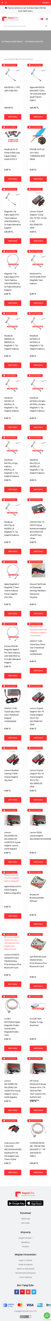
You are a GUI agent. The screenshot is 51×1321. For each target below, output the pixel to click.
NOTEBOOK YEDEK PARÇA (12, 41)
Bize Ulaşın (25, 1223)
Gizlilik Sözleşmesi (26, 1264)
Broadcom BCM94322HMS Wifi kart (37, 897)
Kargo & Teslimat (25, 1260)
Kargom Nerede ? (25, 1238)
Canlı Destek (46, 1319)
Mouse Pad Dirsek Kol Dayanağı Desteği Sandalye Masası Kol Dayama (38, 590)
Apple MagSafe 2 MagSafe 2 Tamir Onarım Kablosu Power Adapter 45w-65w (11, 590)
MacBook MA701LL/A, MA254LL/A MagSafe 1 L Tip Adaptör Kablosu (11, 404)
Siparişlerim (25, 1242)
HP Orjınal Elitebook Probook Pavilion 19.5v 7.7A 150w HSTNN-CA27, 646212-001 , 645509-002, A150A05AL (38, 1090)
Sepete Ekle (12, 117)
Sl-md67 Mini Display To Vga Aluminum (36, 1021)
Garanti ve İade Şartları (25, 1269)
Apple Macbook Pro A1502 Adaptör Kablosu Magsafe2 (12, 889)
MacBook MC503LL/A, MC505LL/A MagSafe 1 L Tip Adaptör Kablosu (37, 342)
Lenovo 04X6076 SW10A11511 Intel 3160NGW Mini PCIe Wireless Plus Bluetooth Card (12, 961)
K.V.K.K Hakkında (25, 1277)
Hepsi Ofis (33, 1311)
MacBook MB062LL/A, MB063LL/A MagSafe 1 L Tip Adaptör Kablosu (11, 342)
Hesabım (45, 2)
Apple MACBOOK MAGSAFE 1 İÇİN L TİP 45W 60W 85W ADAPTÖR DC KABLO (38, 94)
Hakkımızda (25, 1219)
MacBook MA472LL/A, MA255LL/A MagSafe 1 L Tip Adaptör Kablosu (37, 466)
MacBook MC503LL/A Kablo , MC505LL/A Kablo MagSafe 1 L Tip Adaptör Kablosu (38, 404)
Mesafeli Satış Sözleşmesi (25, 1273)
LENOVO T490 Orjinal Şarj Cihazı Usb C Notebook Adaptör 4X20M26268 (12, 715)
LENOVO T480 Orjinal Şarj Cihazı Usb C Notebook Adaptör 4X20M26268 (37, 647)
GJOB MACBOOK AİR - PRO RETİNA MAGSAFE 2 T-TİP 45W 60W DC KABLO (37, 1149)
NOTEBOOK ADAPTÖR (34, 41)
